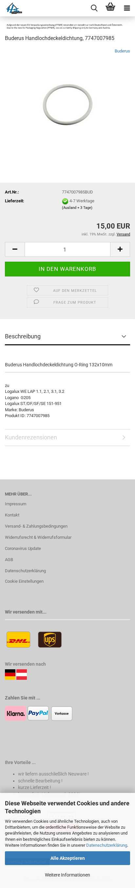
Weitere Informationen (67, 875)
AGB (9, 559)
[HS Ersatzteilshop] (11, 8)
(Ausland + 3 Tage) (77, 208)
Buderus (122, 51)
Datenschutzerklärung (106, 845)
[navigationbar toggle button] (127, 8)
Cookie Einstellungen (24, 581)
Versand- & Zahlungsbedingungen (36, 526)
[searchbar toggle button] (94, 8)
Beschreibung (23, 336)
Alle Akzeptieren (67, 858)
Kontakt (12, 515)
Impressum (15, 503)
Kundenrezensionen (31, 437)
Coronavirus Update (23, 548)
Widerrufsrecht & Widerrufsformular (38, 537)
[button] (15, 249)
